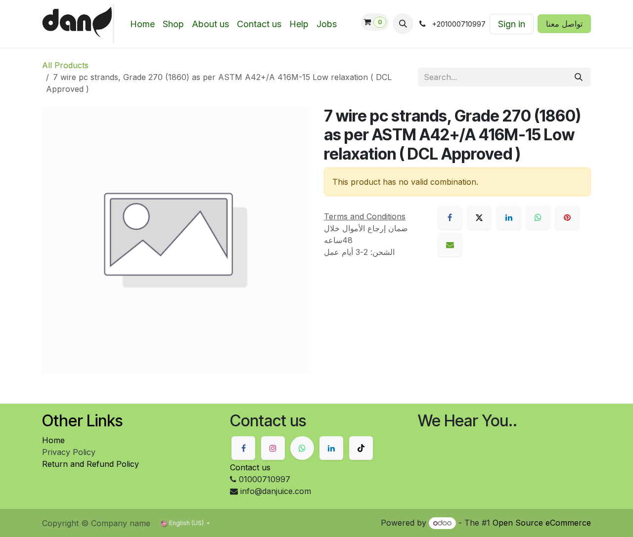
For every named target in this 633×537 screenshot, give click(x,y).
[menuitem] (142, 24)
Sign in (511, 24)
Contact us (250, 467)
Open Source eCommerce (542, 523)
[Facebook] (450, 217)
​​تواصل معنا (564, 24)
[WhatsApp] (538, 217)
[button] (403, 23)
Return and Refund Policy (90, 464)
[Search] (578, 77)
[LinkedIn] (509, 217)
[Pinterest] (567, 217)
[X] (479, 217)
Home (53, 440)
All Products (65, 65)
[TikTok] (361, 448)
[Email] (450, 244)
